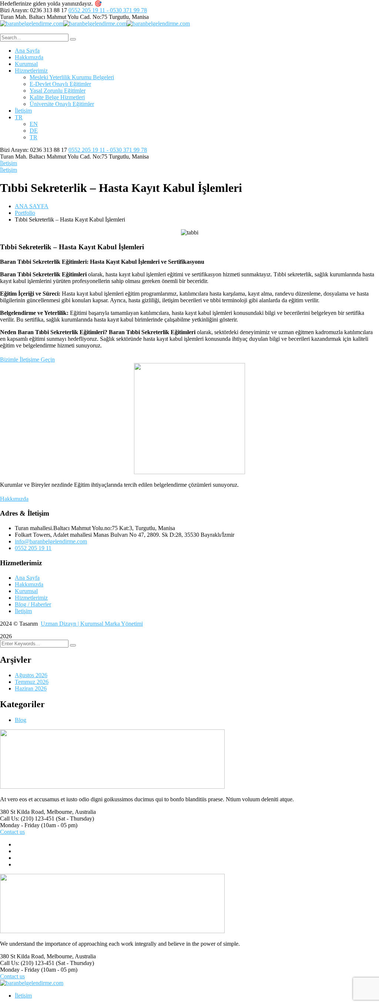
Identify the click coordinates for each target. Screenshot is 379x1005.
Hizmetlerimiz (31, 598)
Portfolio (25, 213)
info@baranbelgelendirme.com (51, 541)
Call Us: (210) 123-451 (27, 818)
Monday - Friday (20, 825)
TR (19, 117)
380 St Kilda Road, (22, 812)
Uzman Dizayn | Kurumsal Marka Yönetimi (92, 623)
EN (34, 124)
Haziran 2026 (31, 688)
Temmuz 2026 (31, 682)
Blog (20, 720)
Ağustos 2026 (31, 675)
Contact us (12, 832)
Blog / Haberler (33, 604)
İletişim (8, 163)
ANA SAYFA (31, 206)
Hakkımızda (29, 584)
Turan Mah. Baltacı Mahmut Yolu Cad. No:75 (53, 17)
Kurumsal (26, 591)
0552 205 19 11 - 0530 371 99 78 (107, 10)
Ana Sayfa (27, 578)
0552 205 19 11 (33, 548)
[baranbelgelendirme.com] (31, 23)
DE (34, 130)
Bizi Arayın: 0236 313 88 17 (33, 10)
